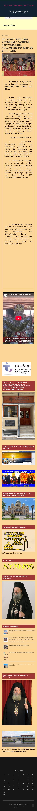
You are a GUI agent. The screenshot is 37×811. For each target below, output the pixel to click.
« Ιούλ (3, 794)
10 (4, 783)
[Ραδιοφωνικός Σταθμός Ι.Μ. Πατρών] (18, 541)
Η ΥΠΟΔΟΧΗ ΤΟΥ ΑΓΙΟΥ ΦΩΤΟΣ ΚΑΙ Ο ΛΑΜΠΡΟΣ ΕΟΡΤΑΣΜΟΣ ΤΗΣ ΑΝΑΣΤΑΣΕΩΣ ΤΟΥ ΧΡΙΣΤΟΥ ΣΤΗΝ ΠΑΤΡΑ (17, 45)
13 (18, 783)
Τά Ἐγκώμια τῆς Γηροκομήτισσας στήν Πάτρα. (19, 645)
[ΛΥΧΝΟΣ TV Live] (18, 569)
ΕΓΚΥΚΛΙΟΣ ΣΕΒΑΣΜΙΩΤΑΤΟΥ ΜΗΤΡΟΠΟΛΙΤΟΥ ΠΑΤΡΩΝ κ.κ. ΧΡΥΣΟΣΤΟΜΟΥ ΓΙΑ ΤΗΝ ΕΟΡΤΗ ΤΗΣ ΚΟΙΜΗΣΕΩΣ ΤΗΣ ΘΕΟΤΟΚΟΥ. (21, 639)
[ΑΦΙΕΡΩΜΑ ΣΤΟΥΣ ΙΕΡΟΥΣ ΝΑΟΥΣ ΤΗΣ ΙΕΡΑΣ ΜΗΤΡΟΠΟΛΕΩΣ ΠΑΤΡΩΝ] (18, 519)
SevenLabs (21, 807)
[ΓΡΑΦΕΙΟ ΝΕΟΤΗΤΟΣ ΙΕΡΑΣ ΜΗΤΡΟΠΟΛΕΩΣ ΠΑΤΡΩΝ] (18, 464)
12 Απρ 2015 (6, 35)
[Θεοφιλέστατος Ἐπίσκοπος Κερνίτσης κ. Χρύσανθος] (17, 725)
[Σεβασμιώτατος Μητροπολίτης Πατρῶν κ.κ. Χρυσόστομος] (18, 619)
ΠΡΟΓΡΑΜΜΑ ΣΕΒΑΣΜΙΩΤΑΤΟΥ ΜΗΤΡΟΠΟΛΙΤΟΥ (21, 652)
